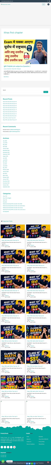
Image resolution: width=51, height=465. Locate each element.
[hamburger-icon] (43, 4)
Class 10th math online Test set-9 (35, 391)
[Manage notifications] (48, 462)
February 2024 (6, 169)
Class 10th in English (7, 198)
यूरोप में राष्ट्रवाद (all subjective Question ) (17, 66)
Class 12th (5, 199)
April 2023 (5, 173)
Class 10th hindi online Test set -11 (10, 109)
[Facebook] (44, 1)
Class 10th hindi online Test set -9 (9, 113)
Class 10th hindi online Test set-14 (10, 103)
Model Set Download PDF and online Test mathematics (14, 205)
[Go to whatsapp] (3, 461)
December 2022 (6, 181)
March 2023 (5, 175)
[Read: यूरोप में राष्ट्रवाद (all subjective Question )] (25, 51)
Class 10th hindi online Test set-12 (10, 107)
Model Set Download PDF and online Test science (13, 207)
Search (4, 90)
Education (5, 201)
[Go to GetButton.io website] (3, 463)
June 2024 (5, 165)
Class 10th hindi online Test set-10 (10, 111)
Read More (4, 243)
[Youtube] (14, 447)
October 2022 (5, 184)
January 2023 (6, 179)
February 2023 (6, 177)
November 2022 (6, 183)
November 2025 (6, 152)
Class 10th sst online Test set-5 (9, 416)
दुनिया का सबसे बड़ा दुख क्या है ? (15, 131)
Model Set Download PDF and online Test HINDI (12, 203)
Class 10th (14, 68)
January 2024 (6, 171)
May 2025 (5, 161)
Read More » (6, 76)
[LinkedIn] (8, 447)
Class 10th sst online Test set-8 (9, 117)
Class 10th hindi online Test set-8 (9, 115)
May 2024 (5, 167)
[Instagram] (48, 1)
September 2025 (6, 154)
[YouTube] (50, 1)
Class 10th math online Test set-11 (10, 119)
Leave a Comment (7, 68)
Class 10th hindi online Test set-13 (10, 105)
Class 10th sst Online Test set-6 (9, 391)
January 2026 (6, 148)
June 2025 (5, 160)
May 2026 (5, 144)
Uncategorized (6, 211)
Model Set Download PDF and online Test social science (14, 209)
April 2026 (5, 146)
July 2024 (5, 163)
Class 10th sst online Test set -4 (35, 416)
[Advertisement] (25, 15)
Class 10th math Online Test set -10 (10, 366)
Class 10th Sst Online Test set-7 (35, 366)
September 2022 (6, 186)
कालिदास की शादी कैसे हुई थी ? (15, 129)
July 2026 (5, 140)
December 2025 (6, 150)
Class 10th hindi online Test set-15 (10, 101)
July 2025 (5, 158)
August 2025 (5, 156)
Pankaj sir (7, 245)
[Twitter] (46, 1)
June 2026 (5, 142)
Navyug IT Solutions (39, 463)
